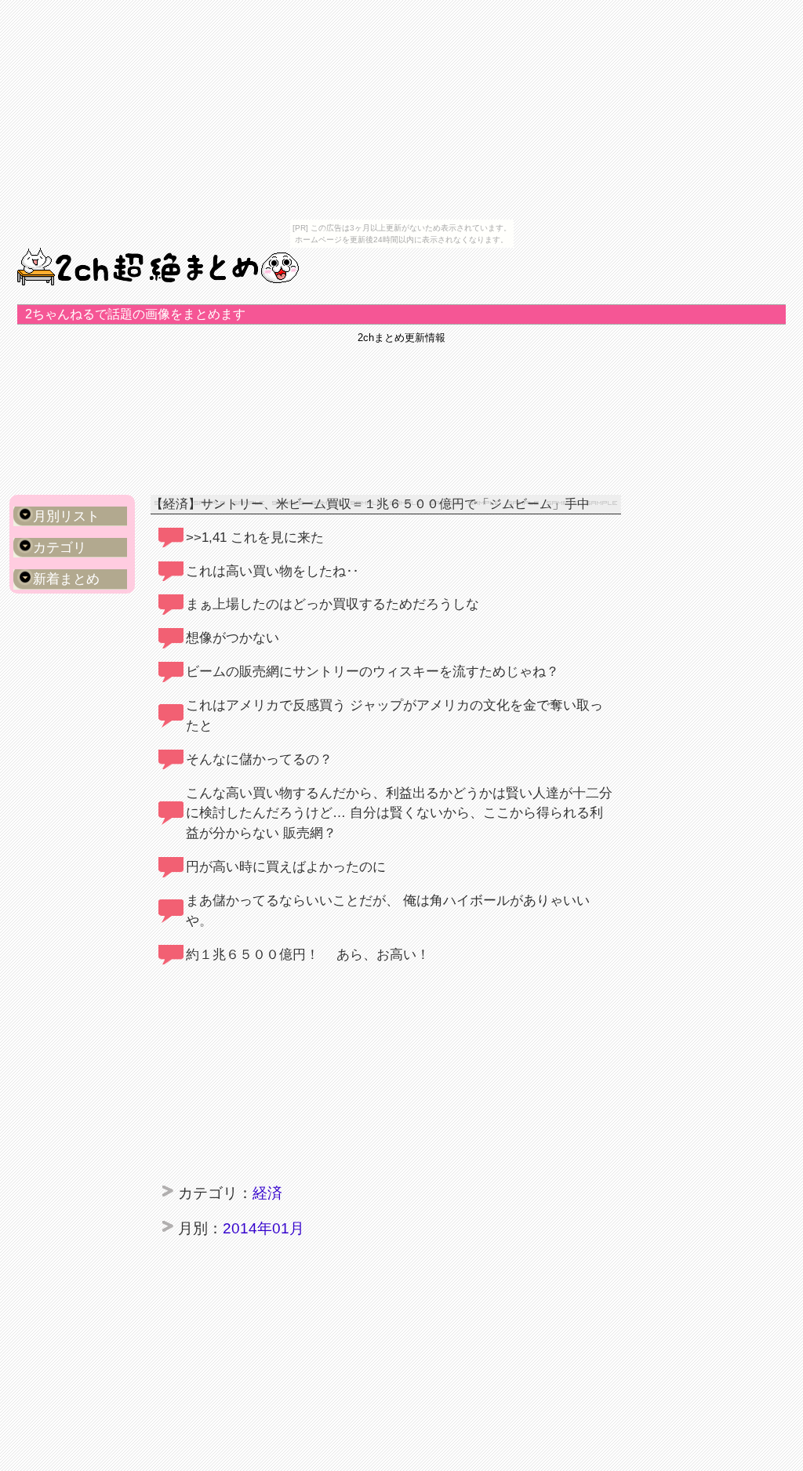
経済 (267, 1192)
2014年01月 (263, 1228)
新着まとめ (66, 579)
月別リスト (66, 516)
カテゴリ (59, 547)
